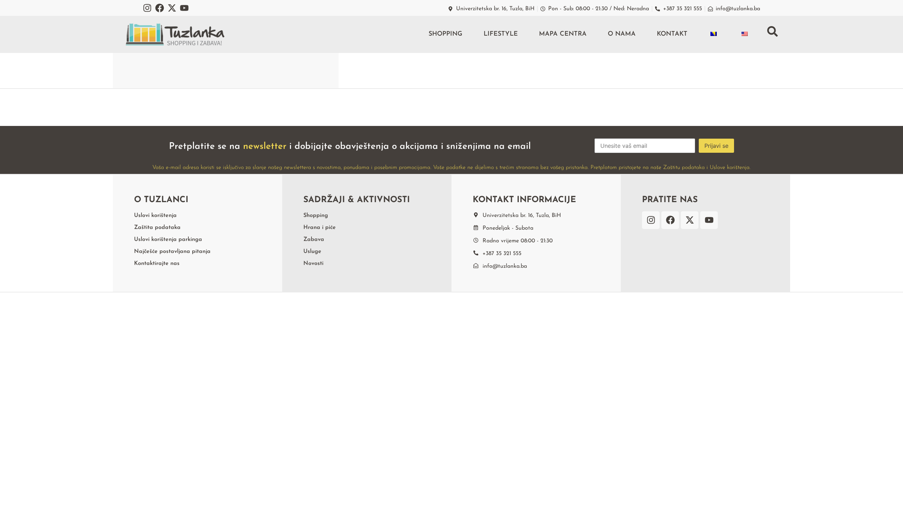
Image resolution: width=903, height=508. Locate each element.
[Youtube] (184, 8)
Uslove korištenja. (730, 167)
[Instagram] (147, 8)
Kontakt (672, 34)
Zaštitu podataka (684, 167)
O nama (622, 34)
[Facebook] (159, 8)
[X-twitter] (172, 8)
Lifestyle (501, 34)
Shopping (445, 34)
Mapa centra (563, 34)
